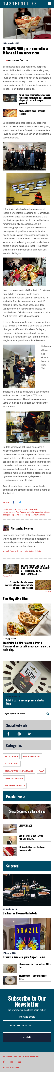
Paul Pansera (21, 512)
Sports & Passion (14, 778)
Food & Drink (8, 509)
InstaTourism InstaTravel (23, 509)
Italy (36, 509)
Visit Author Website (33, 551)
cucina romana (9, 512)
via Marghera (39, 515)
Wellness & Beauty (15, 785)
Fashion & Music (31, 756)
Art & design (11, 756)
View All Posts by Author (12, 551)
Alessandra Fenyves (18, 60)
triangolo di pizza (27, 515)
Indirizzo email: (27, 1016)
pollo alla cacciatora (35, 512)
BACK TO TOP (12, 1067)
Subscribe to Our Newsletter (27, 1001)
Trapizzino (15, 515)
